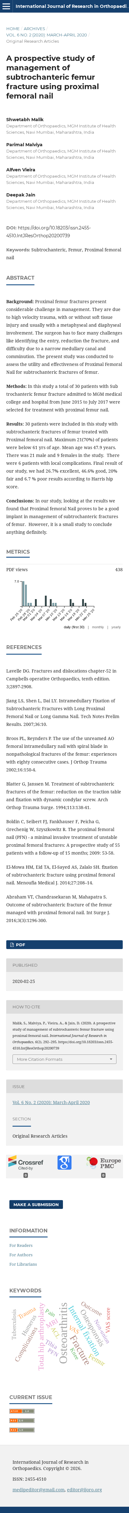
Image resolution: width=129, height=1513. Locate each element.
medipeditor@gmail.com (38, 1490)
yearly (116, 627)
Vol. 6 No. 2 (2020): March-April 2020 (46, 34)
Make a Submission (36, 1204)
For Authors (21, 1255)
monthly (98, 627)
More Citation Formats (39, 1059)
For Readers (21, 1245)
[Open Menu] (6, 6)
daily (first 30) (74, 627)
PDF (20, 944)
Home (13, 28)
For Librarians (23, 1264)
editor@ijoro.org (84, 1490)
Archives (34, 28)
